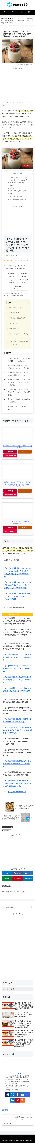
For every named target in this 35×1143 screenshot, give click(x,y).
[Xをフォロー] (12, 1094)
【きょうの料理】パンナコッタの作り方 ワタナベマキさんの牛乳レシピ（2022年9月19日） (18, 180)
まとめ (10, 193)
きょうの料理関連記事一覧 (18, 199)
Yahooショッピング (10, 455)
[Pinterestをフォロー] (17, 1100)
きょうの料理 (7, 830)
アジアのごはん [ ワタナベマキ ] (17, 521)
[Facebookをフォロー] (17, 1094)
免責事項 (5, 1110)
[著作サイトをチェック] (7, 1094)
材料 (11, 185)
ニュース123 (17, 1073)
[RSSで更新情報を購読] (22, 1100)
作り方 (12, 188)
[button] (31, 907)
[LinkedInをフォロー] (12, 1100)
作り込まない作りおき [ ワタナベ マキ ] (17, 445)
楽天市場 (10, 452)
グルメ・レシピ (8, 827)
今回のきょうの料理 (16, 196)
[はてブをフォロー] (22, 1094)
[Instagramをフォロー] (27, 1094)
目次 (14, 173)
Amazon (24, 452)
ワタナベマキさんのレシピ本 (17, 191)
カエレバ (20, 447)
